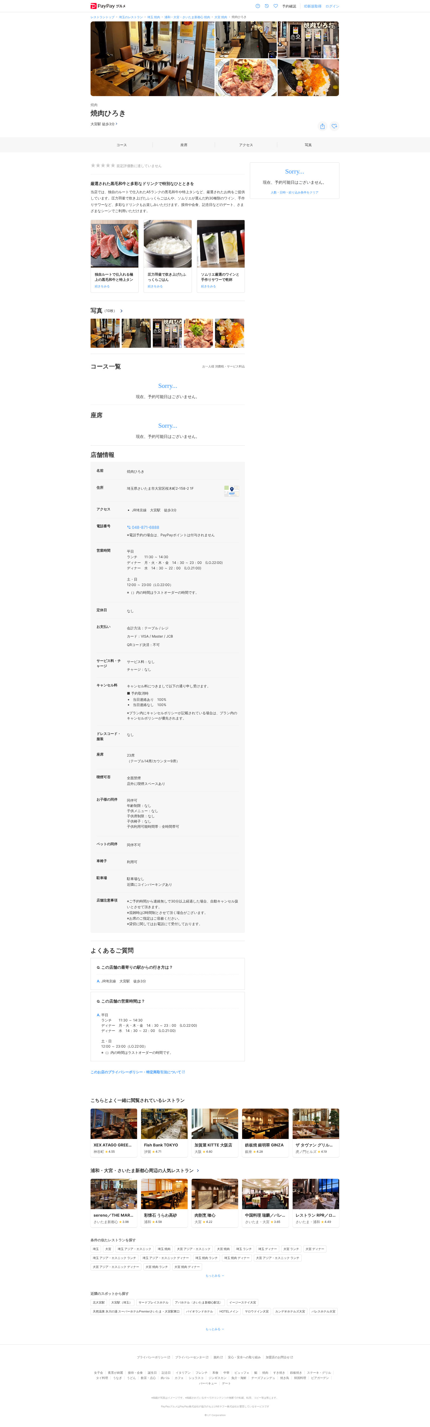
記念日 (166, 1372)
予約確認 (289, 6)
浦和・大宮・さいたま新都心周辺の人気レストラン (142, 1170)
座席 (183, 145)
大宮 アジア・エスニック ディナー (116, 1267)
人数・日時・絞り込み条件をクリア (295, 192)
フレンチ (202, 1372)
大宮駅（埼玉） (121, 1302)
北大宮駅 (99, 1302)
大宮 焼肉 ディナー (187, 1267)
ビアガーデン (320, 1378)
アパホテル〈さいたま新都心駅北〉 (199, 1302)
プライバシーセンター (190, 1357)
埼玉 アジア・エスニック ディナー (166, 1258)
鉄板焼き (296, 1372)
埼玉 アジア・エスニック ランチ (114, 1258)
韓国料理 (300, 1378)
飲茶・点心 (148, 1378)
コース (121, 145)
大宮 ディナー (315, 1249)
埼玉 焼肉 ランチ (206, 1258)
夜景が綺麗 (115, 1372)
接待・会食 (135, 1372)
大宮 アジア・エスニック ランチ (277, 1258)
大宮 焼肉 (223, 1249)
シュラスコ (196, 1378)
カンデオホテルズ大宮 (290, 1311)
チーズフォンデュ (263, 1378)
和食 (215, 1372)
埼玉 (96, 1249)
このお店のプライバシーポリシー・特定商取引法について (136, 1072)
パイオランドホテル (199, 1311)
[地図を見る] (231, 491)
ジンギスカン (217, 1378)
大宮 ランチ (291, 1249)
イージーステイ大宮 (242, 1302)
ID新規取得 (313, 6)
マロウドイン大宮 (257, 1311)
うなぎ (117, 1378)
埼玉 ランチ (244, 1249)
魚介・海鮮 (238, 1378)
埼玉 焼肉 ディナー (237, 1258)
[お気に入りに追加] (334, 126)
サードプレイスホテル (153, 1302)
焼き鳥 (284, 1378)
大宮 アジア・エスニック (194, 1249)
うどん (131, 1378)
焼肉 (265, 1372)
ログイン (332, 6)
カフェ (179, 1378)
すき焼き (279, 1372)
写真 (308, 145)
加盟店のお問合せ (278, 1357)
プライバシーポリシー (152, 1357)
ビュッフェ (241, 1372)
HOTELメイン (228, 1311)
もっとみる (213, 1275)
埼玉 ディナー (267, 1249)
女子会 (98, 1372)
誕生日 (152, 1372)
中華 (226, 1372)
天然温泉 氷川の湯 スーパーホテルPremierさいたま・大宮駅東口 (136, 1311)
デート (226, 1383)
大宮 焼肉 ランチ (157, 1267)
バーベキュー (208, 1383)
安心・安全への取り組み (244, 1357)
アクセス (246, 145)
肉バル (165, 1378)
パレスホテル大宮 (323, 1311)
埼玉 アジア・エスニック (134, 1249)
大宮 (108, 1249)
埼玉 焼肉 (164, 1249)
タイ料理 (102, 1378)
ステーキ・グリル (319, 1372)
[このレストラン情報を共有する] (322, 126)
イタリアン (183, 1372)
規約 (216, 1357)
